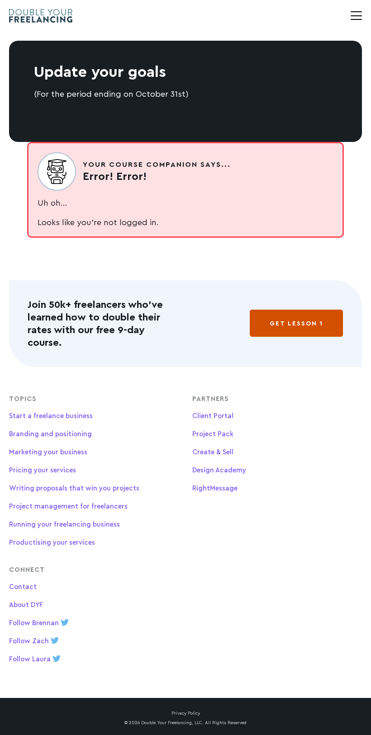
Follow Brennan (35, 622)
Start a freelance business (51, 415)
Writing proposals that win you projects (74, 488)
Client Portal (212, 415)
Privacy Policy (185, 713)
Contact (23, 586)
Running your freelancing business (64, 524)
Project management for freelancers (68, 506)
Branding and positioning (50, 433)
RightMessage (215, 488)
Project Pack (212, 433)
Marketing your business (48, 452)
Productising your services (52, 542)
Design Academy (219, 470)
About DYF (26, 604)
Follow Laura (30, 659)
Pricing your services (42, 470)
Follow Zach (30, 640)
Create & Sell (212, 452)
